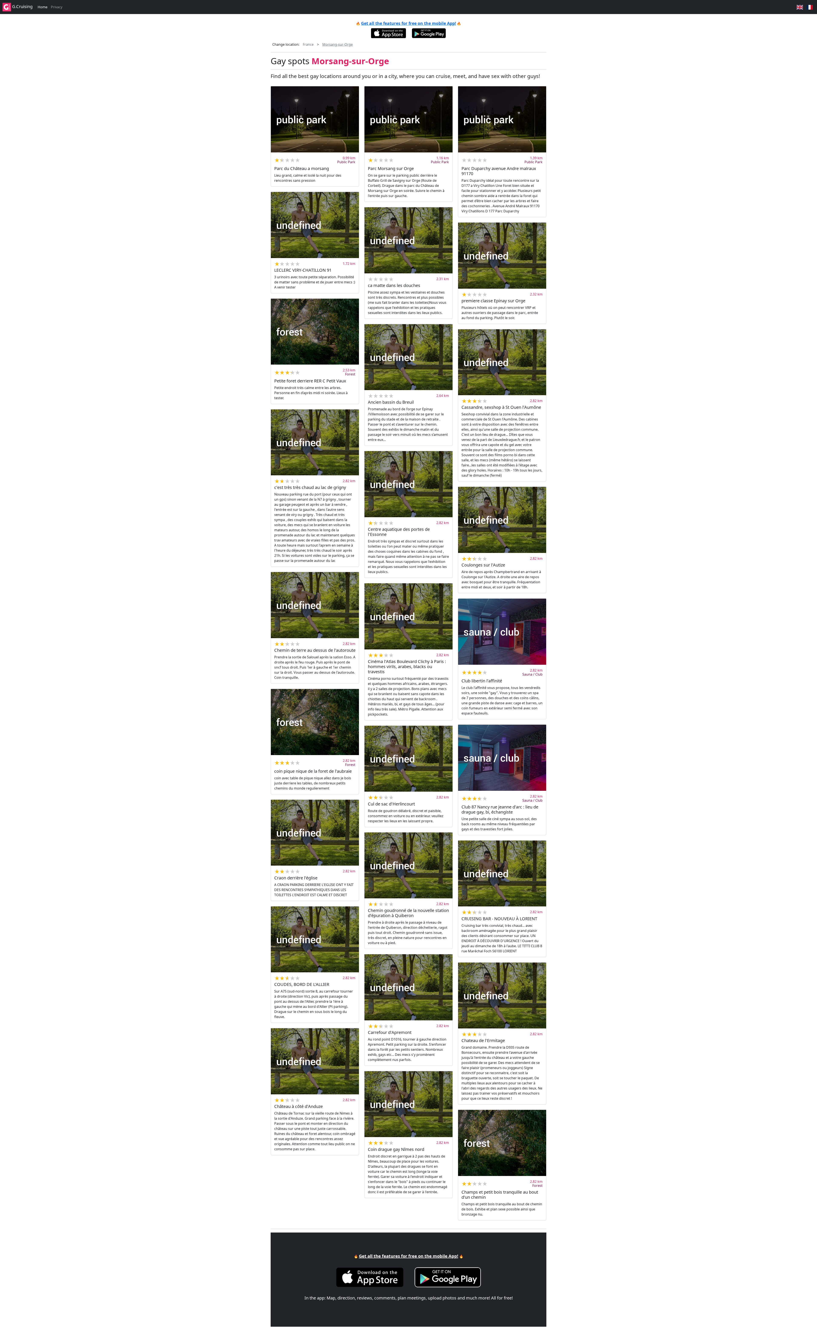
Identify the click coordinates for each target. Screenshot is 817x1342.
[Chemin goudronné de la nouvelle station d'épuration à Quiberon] (408, 865)
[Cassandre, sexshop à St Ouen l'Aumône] (502, 362)
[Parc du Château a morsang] (315, 119)
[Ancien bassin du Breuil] (408, 357)
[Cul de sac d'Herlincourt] (408, 759)
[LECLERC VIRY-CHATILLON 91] (315, 225)
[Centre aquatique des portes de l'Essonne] (408, 484)
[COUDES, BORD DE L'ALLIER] (315, 939)
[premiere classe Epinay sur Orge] (502, 256)
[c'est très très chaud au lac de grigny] (315, 442)
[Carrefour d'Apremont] (408, 987)
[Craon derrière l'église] (315, 833)
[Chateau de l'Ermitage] (502, 996)
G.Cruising (22, 6)
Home (42, 7)
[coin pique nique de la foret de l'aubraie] (315, 722)
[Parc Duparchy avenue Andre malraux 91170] (502, 119)
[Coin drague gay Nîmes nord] (408, 1104)
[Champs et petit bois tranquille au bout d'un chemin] (502, 1143)
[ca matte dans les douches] (408, 240)
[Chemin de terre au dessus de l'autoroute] (315, 605)
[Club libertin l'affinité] (502, 632)
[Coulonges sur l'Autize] (502, 520)
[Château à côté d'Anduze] (315, 1061)
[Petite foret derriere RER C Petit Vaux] (315, 332)
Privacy (56, 7)
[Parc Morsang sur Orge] (408, 119)
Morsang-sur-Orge (337, 44)
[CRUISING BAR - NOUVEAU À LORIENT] (502, 874)
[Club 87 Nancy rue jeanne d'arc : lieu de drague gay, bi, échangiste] (502, 758)
